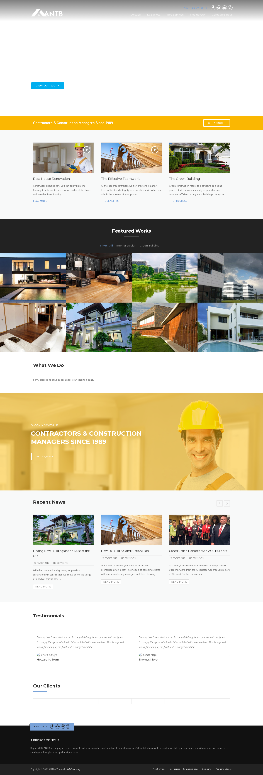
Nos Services (175, 14)
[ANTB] (46, 12)
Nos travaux (197, 14)
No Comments (60, 563)
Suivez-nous (41, 726)
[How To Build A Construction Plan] (131, 530)
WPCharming (73, 769)
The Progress (178, 201)
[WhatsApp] (230, 7)
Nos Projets (174, 769)
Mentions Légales (224, 769)
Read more (40, 201)
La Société (153, 14)
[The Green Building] (199, 158)
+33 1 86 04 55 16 (196, 7)
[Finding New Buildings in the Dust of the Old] (63, 530)
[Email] (224, 7)
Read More (43, 586)
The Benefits (110, 201)
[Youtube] (218, 7)
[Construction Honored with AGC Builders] (199, 530)
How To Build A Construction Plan (125, 551)
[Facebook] (213, 7)
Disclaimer (207, 769)
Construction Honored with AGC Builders (198, 551)
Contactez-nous (222, 14)
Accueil (136, 14)
